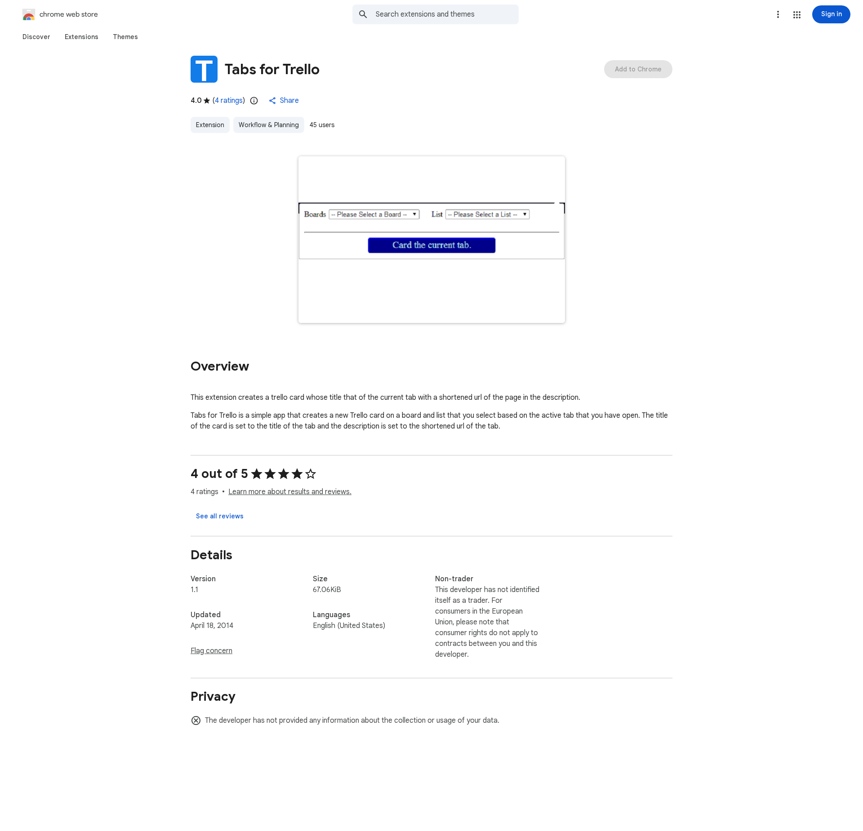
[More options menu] (778, 14)
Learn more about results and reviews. (289, 491)
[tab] (36, 37)
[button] (797, 15)
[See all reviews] (220, 516)
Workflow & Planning (269, 125)
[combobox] (447, 14)
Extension (210, 125)
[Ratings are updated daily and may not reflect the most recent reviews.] (254, 101)
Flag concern (211, 650)
